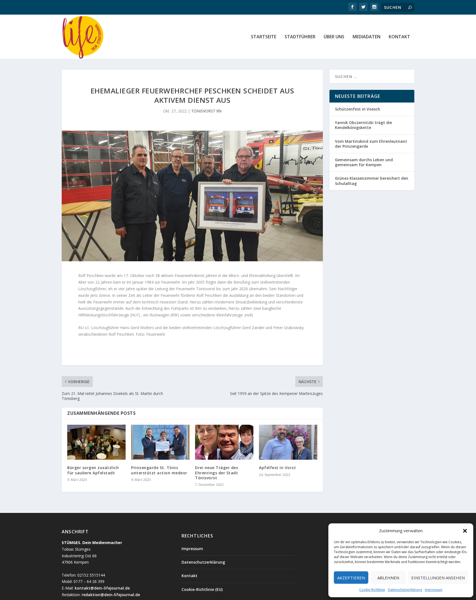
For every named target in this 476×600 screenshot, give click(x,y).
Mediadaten (366, 37)
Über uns (334, 37)
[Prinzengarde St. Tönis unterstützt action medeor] (160, 442)
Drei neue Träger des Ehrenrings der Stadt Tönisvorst (216, 472)
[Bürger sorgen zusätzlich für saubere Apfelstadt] (96, 442)
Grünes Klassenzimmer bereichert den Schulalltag (371, 181)
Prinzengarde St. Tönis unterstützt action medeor (159, 470)
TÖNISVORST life (206, 111)
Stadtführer (300, 37)
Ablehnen (388, 577)
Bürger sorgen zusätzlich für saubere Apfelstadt (93, 470)
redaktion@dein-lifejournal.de (111, 594)
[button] (465, 531)
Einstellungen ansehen (438, 577)
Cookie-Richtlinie (372, 589)
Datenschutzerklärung (405, 589)
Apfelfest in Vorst (277, 467)
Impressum (433, 589)
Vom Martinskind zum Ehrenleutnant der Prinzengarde (371, 144)
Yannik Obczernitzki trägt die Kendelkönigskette (363, 125)
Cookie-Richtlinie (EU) (202, 589)
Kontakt (399, 37)
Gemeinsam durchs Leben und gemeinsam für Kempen (364, 162)
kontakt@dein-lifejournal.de (102, 588)
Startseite (263, 37)
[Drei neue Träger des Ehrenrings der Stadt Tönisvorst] (224, 442)
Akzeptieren (351, 577)
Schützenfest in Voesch (357, 109)
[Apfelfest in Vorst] (288, 442)
